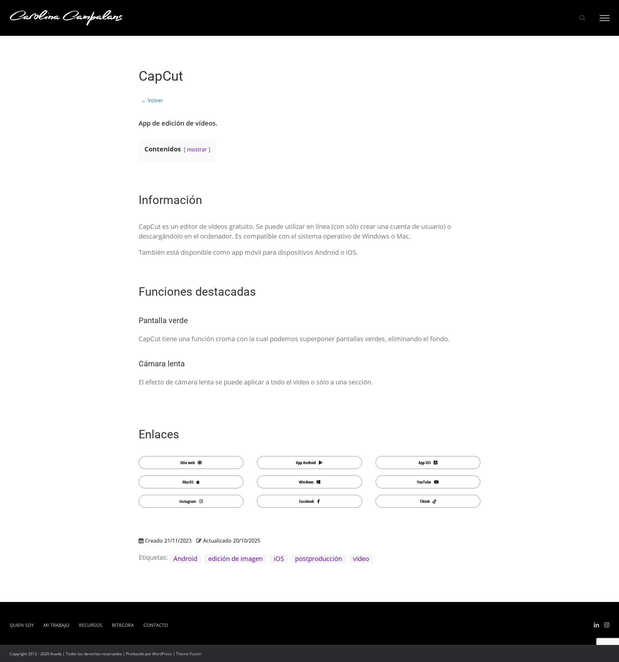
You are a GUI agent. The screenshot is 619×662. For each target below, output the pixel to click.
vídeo (361, 558)
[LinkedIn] (596, 624)
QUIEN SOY (22, 625)
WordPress (162, 654)
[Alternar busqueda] (582, 18)
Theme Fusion (188, 654)
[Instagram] (606, 624)
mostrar (197, 149)
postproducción (318, 558)
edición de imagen (235, 558)
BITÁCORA (123, 625)
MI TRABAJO (56, 625)
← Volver (152, 100)
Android (185, 558)
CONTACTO (155, 625)
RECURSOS (90, 625)
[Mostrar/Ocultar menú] (605, 18)
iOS (279, 558)
